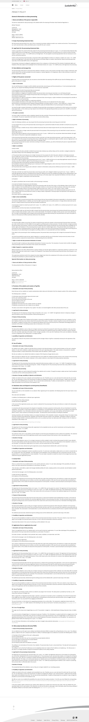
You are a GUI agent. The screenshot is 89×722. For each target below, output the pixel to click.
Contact (33, 720)
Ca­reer (21, 5)
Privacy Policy (55, 720)
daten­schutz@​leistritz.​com (20, 281)
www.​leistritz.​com (20, 282)
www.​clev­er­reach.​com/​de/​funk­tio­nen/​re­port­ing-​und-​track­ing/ (26, 422)
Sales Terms (47, 720)
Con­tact (27, 5)
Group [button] (16, 1)
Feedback (39, 720)
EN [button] (26, 1)
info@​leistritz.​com (19, 36)
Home (13, 8)
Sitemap (63, 720)
